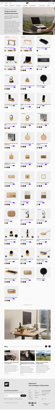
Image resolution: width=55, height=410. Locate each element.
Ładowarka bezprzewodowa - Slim (27, 143)
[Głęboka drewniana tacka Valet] (11, 272)
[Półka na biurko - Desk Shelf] (11, 60)
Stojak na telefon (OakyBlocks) (27, 163)
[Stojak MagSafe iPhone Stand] (11, 79)
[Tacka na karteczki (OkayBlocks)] (44, 176)
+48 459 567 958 (48, 390)
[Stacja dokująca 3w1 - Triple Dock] (11, 98)
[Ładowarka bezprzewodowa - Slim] (27, 137)
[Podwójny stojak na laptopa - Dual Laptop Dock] (11, 137)
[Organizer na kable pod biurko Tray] (44, 41)
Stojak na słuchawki (40, 219)
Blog (35, 390)
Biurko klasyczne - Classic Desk (27, 47)
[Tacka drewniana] (11, 195)
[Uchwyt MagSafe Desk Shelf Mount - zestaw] (11, 253)
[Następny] (49, 346)
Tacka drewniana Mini (25, 278)
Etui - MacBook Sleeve (25, 201)
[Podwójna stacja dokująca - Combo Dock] (27, 98)
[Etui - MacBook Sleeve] (27, 195)
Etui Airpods (6, 219)
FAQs (29, 390)
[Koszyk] (53, 3)
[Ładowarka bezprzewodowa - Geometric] (44, 137)
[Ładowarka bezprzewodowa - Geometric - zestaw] (44, 253)
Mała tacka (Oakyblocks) (25, 182)
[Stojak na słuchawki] (44, 213)
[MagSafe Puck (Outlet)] (44, 272)
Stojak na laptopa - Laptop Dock (43, 123)
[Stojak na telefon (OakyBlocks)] (27, 157)
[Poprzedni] (46, 346)
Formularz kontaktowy (45, 393)
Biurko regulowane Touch (9, 47)
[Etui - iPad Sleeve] (44, 195)
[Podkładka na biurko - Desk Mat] (44, 60)
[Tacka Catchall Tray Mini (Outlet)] (11, 291)
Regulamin (30, 394)
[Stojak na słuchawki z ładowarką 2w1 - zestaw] (27, 233)
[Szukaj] (48, 3)
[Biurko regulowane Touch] (11, 41)
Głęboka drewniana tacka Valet (10, 278)
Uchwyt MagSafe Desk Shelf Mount (27, 123)
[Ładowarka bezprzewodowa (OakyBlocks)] (11, 157)
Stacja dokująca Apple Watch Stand (27, 85)
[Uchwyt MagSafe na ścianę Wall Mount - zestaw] (27, 253)
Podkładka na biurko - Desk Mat (43, 66)
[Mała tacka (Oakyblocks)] (27, 176)
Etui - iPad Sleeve (40, 201)
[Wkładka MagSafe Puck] (44, 79)
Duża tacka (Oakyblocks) (9, 182)
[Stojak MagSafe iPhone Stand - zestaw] (11, 233)
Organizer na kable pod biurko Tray (43, 47)
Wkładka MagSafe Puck (41, 85)
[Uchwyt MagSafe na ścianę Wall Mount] (11, 117)
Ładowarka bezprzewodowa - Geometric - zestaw (42, 260)
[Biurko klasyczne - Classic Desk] (27, 41)
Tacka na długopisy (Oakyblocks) (43, 163)
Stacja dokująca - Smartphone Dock (44, 104)
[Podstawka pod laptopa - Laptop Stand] (27, 60)
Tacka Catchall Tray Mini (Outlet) (10, 297)
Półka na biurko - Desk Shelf (9, 66)
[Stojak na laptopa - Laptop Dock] (44, 117)
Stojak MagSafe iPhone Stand (10, 85)
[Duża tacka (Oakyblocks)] (11, 176)
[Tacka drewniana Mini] (27, 272)
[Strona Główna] (27, 3)
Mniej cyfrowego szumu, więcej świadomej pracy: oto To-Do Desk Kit (27, 363)
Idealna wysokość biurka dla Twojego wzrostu (42, 363)
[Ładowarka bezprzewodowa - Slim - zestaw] (44, 233)
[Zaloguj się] (51, 3)
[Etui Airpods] (11, 213)
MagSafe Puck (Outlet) (41, 278)
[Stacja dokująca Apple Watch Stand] (27, 79)
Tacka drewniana (7, 201)
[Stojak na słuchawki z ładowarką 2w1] (27, 213)
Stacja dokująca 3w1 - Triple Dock (11, 104)
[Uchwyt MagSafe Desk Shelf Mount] (27, 117)
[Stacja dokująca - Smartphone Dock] (44, 98)
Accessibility (31, 399)
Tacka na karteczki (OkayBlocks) (43, 182)
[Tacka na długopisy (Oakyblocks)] (44, 157)
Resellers (36, 397)
